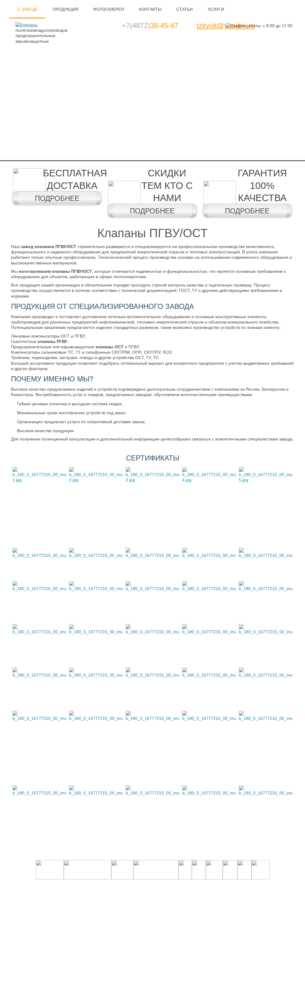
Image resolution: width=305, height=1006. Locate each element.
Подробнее (57, 198)
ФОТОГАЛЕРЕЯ (108, 9)
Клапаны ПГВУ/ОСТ (152, 233)
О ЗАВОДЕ (27, 9)
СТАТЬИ (184, 9)
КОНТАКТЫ (150, 9)
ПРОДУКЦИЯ (65, 9)
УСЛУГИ (216, 9)
